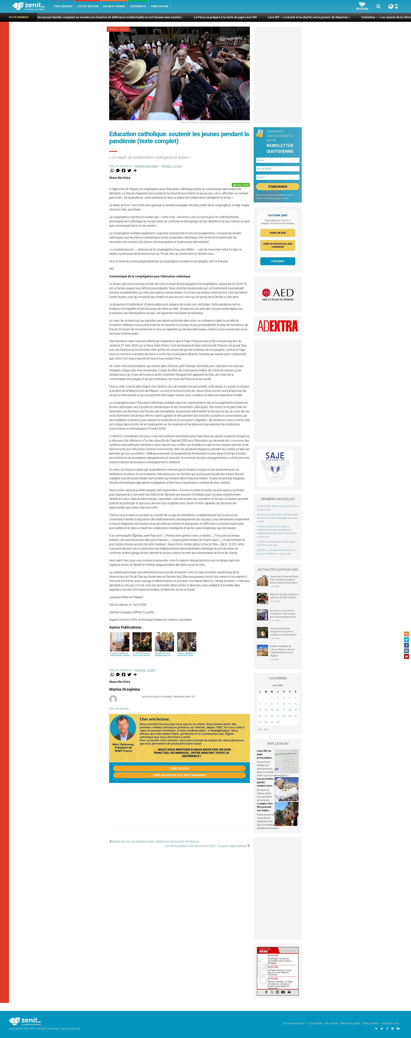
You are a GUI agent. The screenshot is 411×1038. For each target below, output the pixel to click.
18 (289, 710)
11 (289, 704)
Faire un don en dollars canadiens (179, 775)
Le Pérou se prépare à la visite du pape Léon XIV (139, 17)
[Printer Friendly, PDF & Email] (241, 185)
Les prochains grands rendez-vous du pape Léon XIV (265, 785)
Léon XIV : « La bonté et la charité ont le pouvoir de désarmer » (223, 17)
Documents (138, 6)
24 (283, 716)
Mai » (266, 729)
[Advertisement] (179, 810)
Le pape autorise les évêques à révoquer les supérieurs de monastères (283, 631)
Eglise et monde (114, 6)
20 (260, 716)
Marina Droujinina (146, 166)
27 (260, 722)
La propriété (315, 1023)
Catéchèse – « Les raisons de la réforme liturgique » (309, 17)
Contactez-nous (390, 1023)
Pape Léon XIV (63, 6)
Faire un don (159, 6)
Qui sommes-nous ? (295, 1023)
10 (283, 704)
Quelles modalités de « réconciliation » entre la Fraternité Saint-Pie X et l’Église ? (282, 651)
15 (272, 710)
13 (260, 710)
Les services (331, 1023)
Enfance (113, 29)
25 (289, 716)
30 (277, 722)
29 (272, 722)
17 (283, 710)
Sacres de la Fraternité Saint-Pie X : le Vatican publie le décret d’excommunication (284, 579)
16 (277, 710)
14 (266, 710)
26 (295, 716)
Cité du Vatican (87, 6)
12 (295, 704)
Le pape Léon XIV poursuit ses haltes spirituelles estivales (265, 810)
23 (277, 716)
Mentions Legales (350, 1023)
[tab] (267, 950)
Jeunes (123, 29)
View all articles (119, 708)
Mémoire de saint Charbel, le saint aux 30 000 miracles (284, 596)
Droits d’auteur (371, 1023)
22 (272, 716)
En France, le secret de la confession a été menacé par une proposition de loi (283, 613)
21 (266, 716)
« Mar (259, 729)
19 (295, 710)
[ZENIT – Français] (32, 6)
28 (266, 722)
